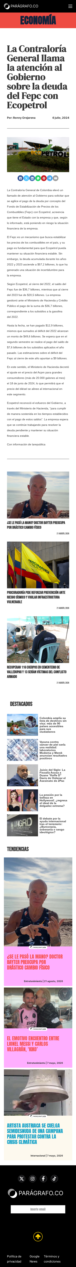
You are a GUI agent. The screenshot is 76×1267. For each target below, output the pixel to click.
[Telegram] (50, 178)
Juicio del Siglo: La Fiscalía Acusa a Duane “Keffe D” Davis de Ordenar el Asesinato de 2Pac (53, 775)
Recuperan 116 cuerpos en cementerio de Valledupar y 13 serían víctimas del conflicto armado (36, 672)
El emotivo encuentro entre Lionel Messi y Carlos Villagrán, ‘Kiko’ (33, 1044)
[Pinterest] (44, 178)
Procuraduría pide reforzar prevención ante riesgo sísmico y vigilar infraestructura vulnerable (36, 597)
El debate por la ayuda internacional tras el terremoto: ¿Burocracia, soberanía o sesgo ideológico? (53, 825)
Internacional (38, 1155)
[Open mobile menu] (70, 6)
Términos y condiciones (52, 1258)
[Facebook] (20, 178)
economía (38, 20)
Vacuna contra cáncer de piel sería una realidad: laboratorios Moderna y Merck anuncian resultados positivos (53, 750)
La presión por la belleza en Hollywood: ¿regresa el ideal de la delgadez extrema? (53, 800)
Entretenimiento (33, 981)
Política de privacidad (14, 1258)
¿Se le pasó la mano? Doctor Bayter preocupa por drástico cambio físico (36, 525)
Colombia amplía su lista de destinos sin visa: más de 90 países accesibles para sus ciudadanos (53, 724)
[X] (26, 178)
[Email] (55, 178)
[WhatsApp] (38, 178)
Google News (35, 1258)
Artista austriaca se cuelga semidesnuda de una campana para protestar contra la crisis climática (35, 1134)
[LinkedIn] (32, 178)
